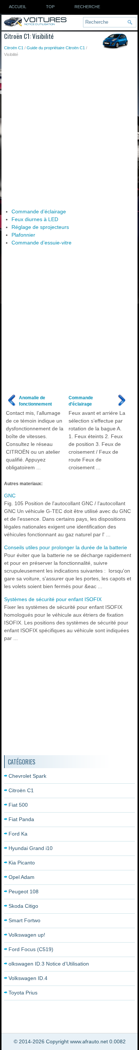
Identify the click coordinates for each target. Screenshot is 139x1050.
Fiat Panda (21, 819)
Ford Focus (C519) (31, 949)
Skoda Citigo (23, 906)
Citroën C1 (13, 48)
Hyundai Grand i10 (31, 848)
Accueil (17, 6)
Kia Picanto (22, 863)
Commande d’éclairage (38, 211)
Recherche (87, 6)
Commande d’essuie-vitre (41, 243)
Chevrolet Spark (27, 776)
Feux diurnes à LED (34, 219)
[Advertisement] (69, 130)
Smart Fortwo (24, 920)
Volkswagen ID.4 (28, 978)
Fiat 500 (18, 805)
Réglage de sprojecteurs (40, 227)
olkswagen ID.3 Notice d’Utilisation (49, 964)
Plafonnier (23, 235)
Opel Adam (21, 877)
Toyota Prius (23, 993)
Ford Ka (18, 834)
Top (50, 6)
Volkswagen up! (27, 935)
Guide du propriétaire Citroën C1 (56, 48)
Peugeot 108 (24, 891)
